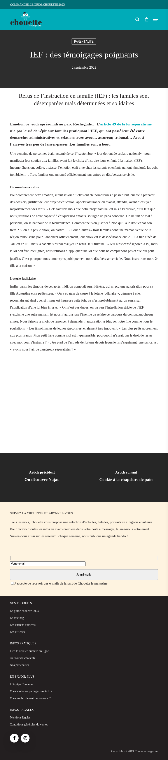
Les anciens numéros (22, 624)
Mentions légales (20, 717)
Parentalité (84, 41)
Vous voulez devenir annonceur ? (30, 698)
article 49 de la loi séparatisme (126, 124)
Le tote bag (17, 617)
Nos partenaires (19, 665)
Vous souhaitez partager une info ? (31, 691)
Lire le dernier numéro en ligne (29, 651)
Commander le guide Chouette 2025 (37, 4)
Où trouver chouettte (22, 658)
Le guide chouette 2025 (24, 611)
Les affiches (17, 631)
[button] (155, 19)
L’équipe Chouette (21, 684)
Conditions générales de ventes (29, 724)
